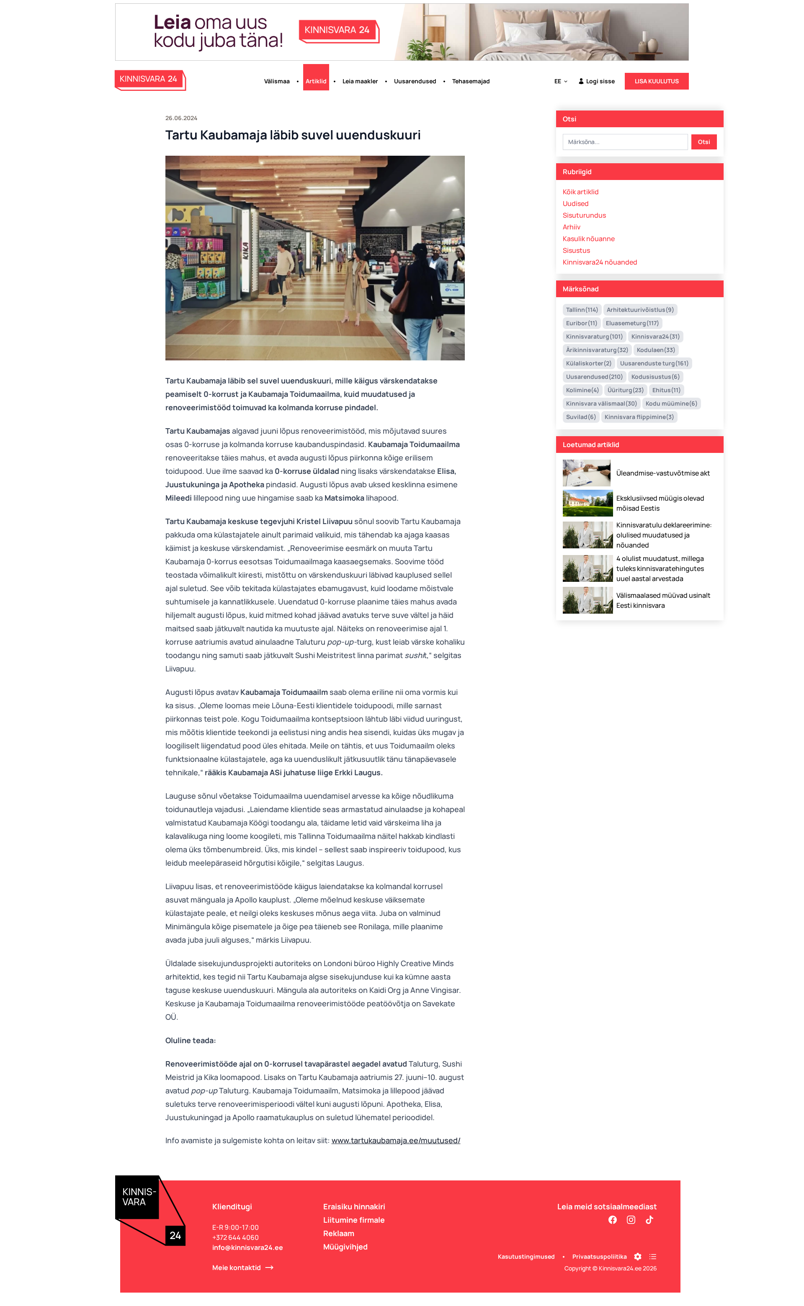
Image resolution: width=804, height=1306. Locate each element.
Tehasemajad (471, 81)
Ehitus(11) (666, 390)
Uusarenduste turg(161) (654, 363)
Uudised (576, 203)
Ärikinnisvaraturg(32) (597, 350)
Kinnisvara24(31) (655, 336)
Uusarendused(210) (594, 376)
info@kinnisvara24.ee (247, 1247)
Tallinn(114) (582, 310)
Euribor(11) (582, 323)
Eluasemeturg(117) (632, 323)
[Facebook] (612, 1219)
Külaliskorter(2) (589, 363)
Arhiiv (571, 226)
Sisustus (576, 250)
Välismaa (277, 81)
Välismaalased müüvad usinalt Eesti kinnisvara (663, 600)
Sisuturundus (584, 215)
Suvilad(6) (581, 417)
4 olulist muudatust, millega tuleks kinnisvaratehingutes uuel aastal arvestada (660, 568)
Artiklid (316, 81)
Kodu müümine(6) (672, 403)
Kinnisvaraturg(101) (594, 336)
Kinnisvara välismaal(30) (601, 403)
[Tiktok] (649, 1219)
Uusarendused (415, 81)
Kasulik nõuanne (589, 238)
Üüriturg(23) (626, 390)
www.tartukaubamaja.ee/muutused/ (396, 1140)
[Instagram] (631, 1219)
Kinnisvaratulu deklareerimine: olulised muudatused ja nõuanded (664, 535)
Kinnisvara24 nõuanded (600, 262)
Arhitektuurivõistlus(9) (640, 310)
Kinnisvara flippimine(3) (639, 417)
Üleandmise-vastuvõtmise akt (663, 473)
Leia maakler (360, 81)
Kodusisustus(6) (655, 376)
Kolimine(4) (582, 390)
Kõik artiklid (581, 191)
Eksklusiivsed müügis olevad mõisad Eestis (660, 503)
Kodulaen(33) (656, 350)
